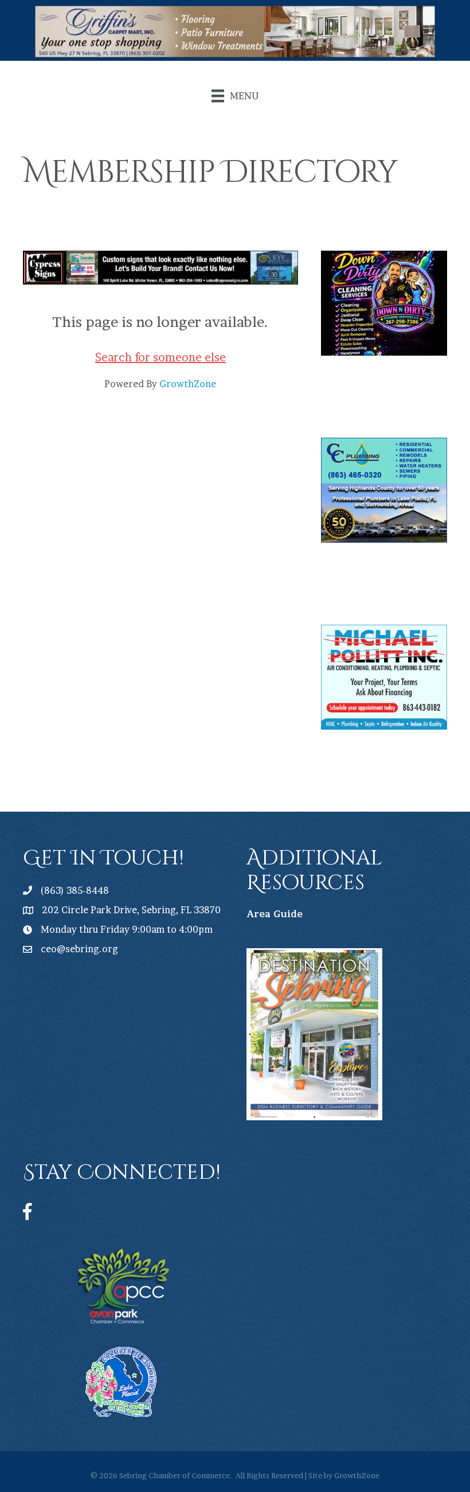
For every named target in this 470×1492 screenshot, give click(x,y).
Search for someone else (160, 357)
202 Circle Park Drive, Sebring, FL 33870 (131, 910)
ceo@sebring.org (79, 949)
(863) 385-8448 (75, 890)
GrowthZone (187, 383)
